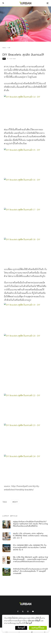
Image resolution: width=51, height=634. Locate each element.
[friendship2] (25, 110)
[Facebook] (18, 611)
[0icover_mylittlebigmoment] (6, 560)
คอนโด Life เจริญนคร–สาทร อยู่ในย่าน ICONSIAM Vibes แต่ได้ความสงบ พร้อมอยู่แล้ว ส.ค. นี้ (30, 535)
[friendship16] (25, 438)
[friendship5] (25, 222)
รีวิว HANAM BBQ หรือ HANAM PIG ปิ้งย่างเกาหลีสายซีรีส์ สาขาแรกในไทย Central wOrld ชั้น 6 (29, 547)
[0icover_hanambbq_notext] (6, 548)
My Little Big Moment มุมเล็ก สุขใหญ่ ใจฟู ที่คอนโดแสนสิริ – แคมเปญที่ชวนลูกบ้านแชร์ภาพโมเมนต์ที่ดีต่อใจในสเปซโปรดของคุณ (30, 559)
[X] (22, 611)
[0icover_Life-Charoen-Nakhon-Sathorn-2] (6, 536)
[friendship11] (25, 318)
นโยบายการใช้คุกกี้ (34, 621)
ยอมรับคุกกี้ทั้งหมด (37, 628)
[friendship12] (25, 348)
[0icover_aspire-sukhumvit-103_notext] (6, 524)
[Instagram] (27, 611)
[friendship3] (25, 162)
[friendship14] (25, 408)
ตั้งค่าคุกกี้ (29, 623)
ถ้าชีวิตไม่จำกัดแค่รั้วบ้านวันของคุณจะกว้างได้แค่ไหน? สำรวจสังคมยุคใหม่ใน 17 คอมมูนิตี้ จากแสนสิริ (30, 571)
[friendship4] (25, 192)
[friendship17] (25, 469)
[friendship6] (25, 252)
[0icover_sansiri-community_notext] (6, 572)
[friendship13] (25, 378)
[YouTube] (33, 611)
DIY (4, 59)
